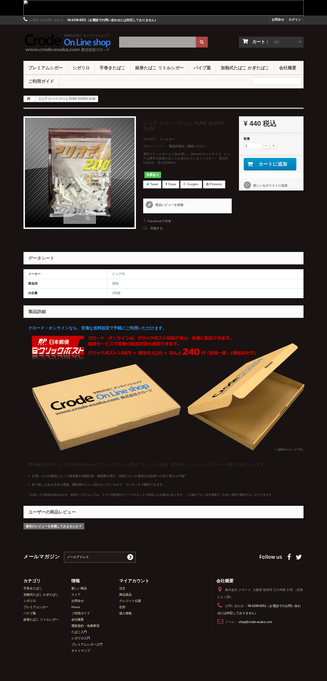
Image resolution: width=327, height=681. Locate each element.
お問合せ (278, 19)
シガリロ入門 (80, 638)
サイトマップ (80, 650)
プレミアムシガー (45, 67)
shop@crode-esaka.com (255, 622)
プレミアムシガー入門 (86, 644)
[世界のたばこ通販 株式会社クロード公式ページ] (67, 41)
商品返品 (125, 594)
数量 (247, 138)
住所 (122, 607)
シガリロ (81, 67)
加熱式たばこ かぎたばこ (245, 67)
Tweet (153, 184)
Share (171, 184)
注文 (122, 588)
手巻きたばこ (112, 67)
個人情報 (125, 613)
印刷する (156, 228)
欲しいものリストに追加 (270, 185)
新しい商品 (79, 588)
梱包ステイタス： (155, 146)
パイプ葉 (202, 67)
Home (75, 607)
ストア (76, 594)
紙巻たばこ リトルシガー (159, 67)
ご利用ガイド (41, 81)
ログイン (295, 19)
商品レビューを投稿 (168, 205)
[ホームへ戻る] (28, 99)
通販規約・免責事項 (85, 626)
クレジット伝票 (130, 601)
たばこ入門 (79, 632)
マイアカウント (134, 580)
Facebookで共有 (159, 221)
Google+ (192, 184)
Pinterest (215, 184)
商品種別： (151, 139)
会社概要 (287, 67)
